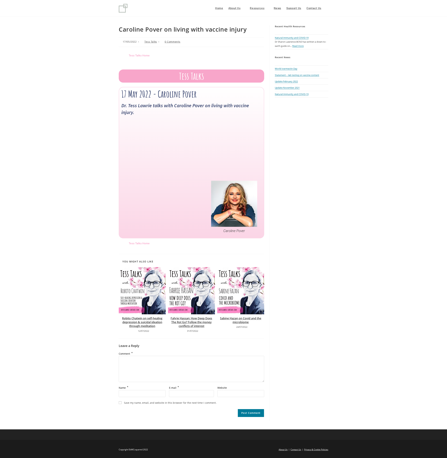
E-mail (174, 387)
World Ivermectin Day (286, 68)
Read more (298, 45)
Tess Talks (150, 41)
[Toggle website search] (327, 8)
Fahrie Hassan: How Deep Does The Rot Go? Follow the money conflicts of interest (191, 322)
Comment (126, 353)
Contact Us (296, 449)
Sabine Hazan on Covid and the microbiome (240, 320)
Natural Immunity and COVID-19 (292, 37)
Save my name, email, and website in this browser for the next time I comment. (170, 402)
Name (123, 387)
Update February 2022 (286, 81)
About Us (283, 449)
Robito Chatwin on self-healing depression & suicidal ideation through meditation (142, 322)
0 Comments (172, 41)
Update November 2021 (287, 87)
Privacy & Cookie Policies (316, 449)
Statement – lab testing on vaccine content (297, 75)
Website (222, 387)
